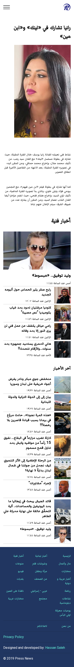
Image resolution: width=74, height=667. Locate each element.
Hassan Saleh (55, 648)
